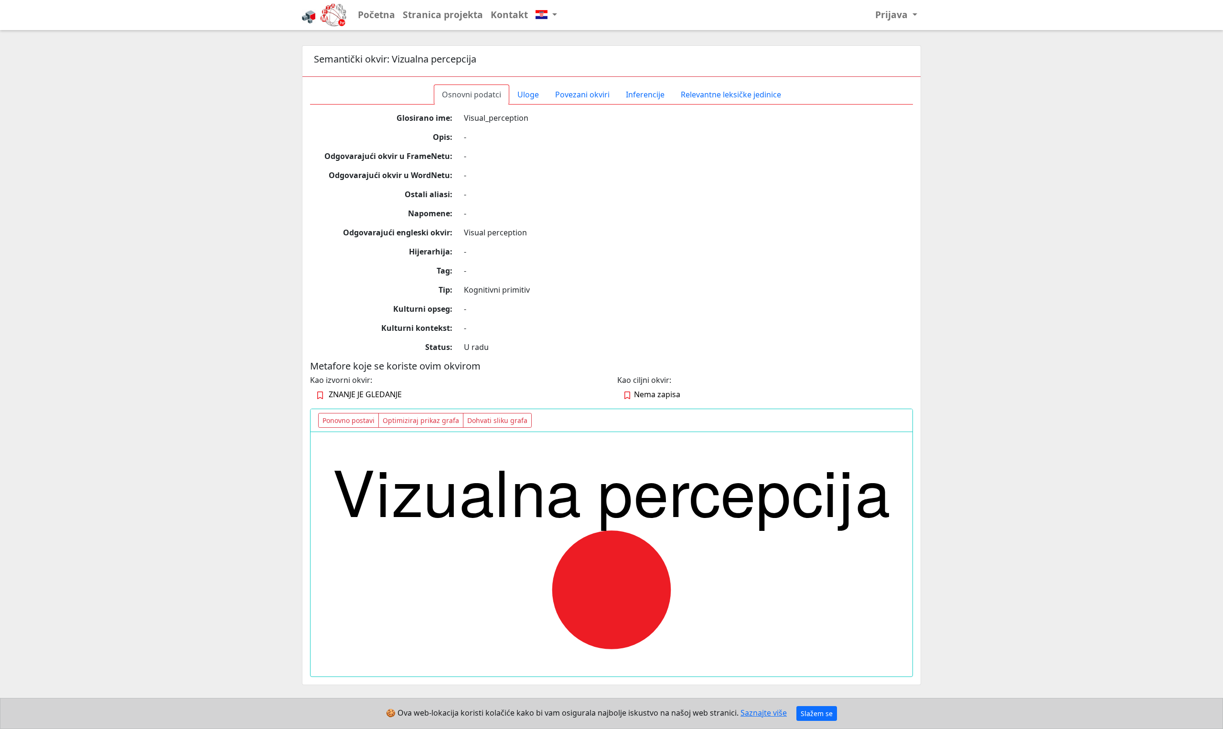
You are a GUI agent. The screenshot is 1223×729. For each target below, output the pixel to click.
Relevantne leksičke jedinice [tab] (731, 94)
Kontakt (509, 14)
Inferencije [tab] (645, 94)
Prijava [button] (892, 14)
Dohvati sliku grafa (497, 420)
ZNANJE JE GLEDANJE (365, 394)
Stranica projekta (443, 14)
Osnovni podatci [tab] (471, 94)
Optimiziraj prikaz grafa (421, 420)
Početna (376, 14)
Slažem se (817, 713)
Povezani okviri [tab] (582, 94)
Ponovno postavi (348, 420)
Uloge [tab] (528, 94)
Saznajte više (763, 713)
